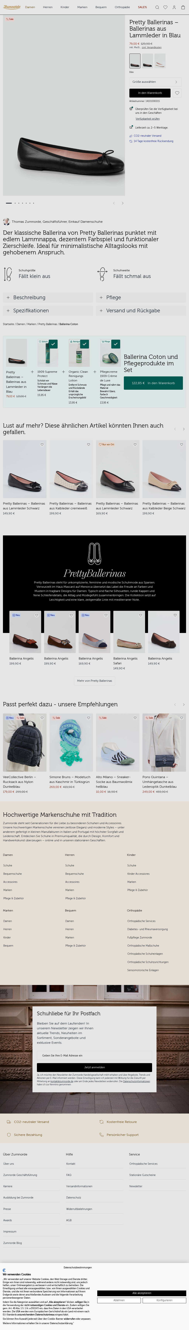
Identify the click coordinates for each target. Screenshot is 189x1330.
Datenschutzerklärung (61, 1323)
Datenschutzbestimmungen (78, 1267)
